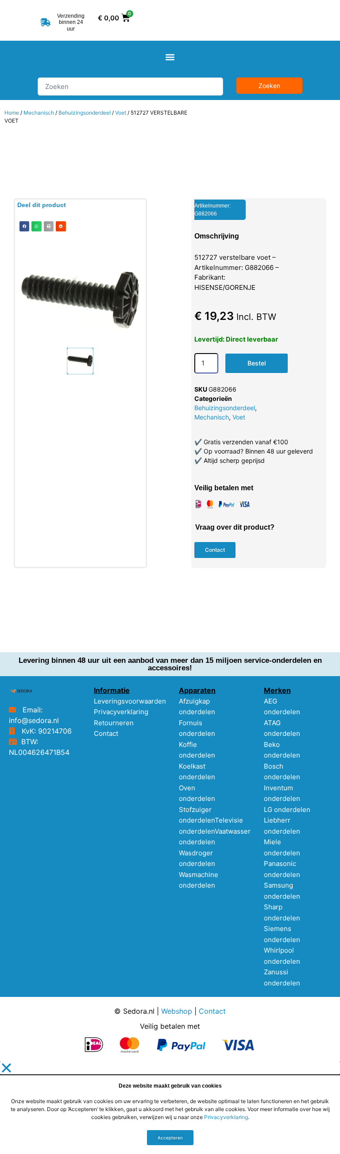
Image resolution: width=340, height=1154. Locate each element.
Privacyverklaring (121, 712)
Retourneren (114, 723)
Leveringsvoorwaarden (130, 701)
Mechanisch (38, 112)
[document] (170, 1108)
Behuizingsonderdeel (84, 112)
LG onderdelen (287, 809)
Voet (120, 112)
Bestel (256, 363)
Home (11, 112)
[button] (170, 57)
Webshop (176, 1011)
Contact (106, 733)
